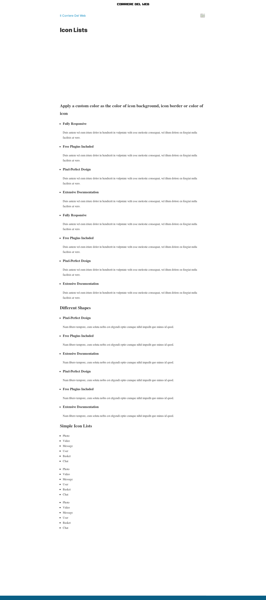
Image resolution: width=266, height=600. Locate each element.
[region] (133, 68)
